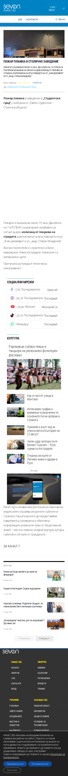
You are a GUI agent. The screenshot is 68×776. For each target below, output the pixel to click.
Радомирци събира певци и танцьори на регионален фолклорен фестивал (33, 350)
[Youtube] (34, 307)
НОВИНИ (37, 82)
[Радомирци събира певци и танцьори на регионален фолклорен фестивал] (34, 374)
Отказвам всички (40, 763)
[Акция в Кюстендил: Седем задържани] (56, 592)
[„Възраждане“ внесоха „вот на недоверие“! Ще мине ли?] (56, 624)
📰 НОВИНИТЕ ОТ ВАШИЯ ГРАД (19, 87)
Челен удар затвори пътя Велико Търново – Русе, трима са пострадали (42, 444)
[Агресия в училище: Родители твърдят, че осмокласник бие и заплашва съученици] (56, 607)
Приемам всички (15, 763)
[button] (44, 638)
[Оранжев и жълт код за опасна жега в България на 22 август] (15, 430)
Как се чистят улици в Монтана (40, 397)
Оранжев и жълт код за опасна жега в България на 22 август (43, 430)
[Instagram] (34, 298)
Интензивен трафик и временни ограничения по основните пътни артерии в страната (43, 414)
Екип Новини (9, 82)
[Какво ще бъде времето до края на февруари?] (56, 575)
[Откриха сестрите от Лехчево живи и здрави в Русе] (15, 459)
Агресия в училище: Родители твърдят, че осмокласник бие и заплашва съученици (23, 605)
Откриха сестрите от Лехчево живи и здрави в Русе (42, 459)
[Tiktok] (34, 315)
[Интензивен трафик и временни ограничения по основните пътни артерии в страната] (15, 412)
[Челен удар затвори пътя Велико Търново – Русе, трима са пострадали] (15, 445)
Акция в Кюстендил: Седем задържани (21, 588)
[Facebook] (34, 290)
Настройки (12, 770)
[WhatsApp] (34, 324)
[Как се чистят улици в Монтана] (15, 399)
